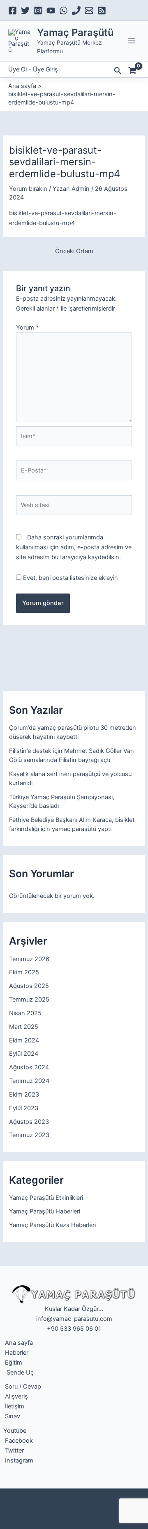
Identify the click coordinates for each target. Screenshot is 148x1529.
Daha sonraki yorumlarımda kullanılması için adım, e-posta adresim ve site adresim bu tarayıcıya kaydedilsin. (74, 547)
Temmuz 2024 (29, 1081)
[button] (118, 71)
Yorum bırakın (28, 188)
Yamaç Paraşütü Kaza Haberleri (52, 1225)
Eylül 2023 (23, 1108)
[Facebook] (12, 10)
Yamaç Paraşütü (75, 32)
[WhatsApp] (63, 10)
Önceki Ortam (74, 251)
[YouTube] (50, 10)
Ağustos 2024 (29, 1067)
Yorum (27, 327)
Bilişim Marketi (74, 1511)
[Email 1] (89, 10)
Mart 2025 (23, 1026)
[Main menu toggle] (131, 41)
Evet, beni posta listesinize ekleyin (69, 578)
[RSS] (101, 10)
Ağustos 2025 (29, 986)
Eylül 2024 (23, 1053)
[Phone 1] (76, 10)
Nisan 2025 (25, 1013)
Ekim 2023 (24, 1094)
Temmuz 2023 (29, 1135)
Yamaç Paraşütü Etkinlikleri (46, 1197)
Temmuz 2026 (29, 959)
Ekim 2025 (24, 972)
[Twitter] (25, 10)
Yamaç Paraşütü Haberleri (44, 1211)
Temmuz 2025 (29, 999)
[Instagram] (38, 10)
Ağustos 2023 (29, 1121)
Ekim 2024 (24, 1040)
